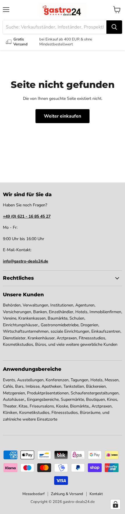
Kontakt (96, 494)
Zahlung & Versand (67, 494)
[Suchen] (114, 27)
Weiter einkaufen (62, 116)
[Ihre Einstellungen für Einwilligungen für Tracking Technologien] (115, 504)
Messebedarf (33, 494)
